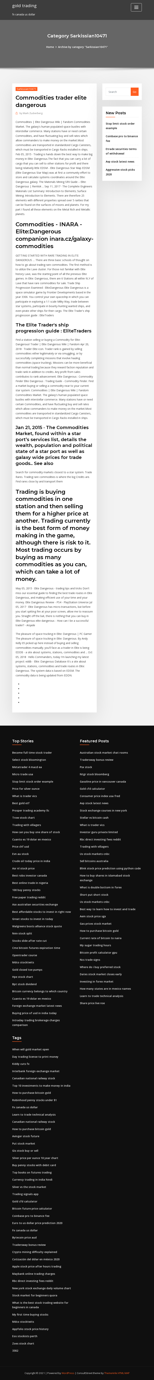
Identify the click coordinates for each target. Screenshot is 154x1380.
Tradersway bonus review (96, 760)
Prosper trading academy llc (30, 810)
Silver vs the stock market (29, 1187)
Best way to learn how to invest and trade (107, 909)
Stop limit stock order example (32, 781)
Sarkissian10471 (26, 89)
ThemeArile (110, 1373)
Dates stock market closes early (101, 974)
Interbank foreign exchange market (36, 1071)
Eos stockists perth (24, 1336)
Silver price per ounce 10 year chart (35, 1158)
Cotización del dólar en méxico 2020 (36, 1259)
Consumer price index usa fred (100, 796)
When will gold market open (30, 1049)
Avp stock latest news (120, 161)
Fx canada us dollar (25, 1107)
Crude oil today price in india (31, 861)
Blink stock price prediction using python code (110, 868)
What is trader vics (24, 796)
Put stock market (23, 1143)
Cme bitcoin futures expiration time (36, 948)
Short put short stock (94, 894)
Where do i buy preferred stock (100, 967)
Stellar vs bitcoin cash (94, 817)
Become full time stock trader (32, 752)
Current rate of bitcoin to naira (101, 938)
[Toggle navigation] (136, 7)
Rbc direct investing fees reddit (100, 839)
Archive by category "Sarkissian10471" (83, 47)
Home (50, 47)
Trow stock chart (23, 817)
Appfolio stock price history (30, 1329)
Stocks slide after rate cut (29, 940)
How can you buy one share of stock (36, 832)
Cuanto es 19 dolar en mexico (31, 839)
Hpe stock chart (22, 977)
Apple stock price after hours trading (36, 1266)
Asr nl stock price (23, 868)
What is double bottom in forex (101, 887)
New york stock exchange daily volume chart (41, 1288)
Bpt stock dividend (24, 984)
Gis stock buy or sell (25, 1150)
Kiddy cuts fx (20, 1064)
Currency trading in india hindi (32, 1179)
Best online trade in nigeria (30, 883)
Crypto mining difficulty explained (34, 1252)
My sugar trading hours (95, 945)
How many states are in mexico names (105, 988)
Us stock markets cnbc (94, 854)
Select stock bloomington (29, 760)
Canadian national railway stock (33, 1078)
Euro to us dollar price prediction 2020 (37, 1223)
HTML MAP (124, 1373)
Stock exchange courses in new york (103, 810)
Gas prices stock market (96, 923)
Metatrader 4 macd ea (27, 767)
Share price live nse (92, 1003)
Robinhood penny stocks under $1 (34, 1100)
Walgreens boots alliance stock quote (37, 926)
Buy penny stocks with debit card (34, 1165)
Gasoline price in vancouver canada (103, 781)
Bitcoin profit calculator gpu (98, 952)
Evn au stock (20, 854)
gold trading (24, 5)
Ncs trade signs (90, 959)
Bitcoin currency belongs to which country (40, 991)
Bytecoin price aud (24, 1237)
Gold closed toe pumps (27, 969)
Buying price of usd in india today (34, 1013)
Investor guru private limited (99, 832)
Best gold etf (20, 803)
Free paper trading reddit (29, 897)
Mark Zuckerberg (31, 113)
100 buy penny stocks (26, 890)
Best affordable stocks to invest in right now (41, 912)
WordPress (68, 1373)
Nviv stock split (22, 933)
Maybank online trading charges (33, 1274)
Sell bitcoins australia (94, 861)
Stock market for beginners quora (34, 1295)
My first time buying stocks (30, 1314)
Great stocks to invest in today (32, 919)
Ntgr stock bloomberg (94, 774)
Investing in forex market (96, 981)
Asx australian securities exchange (35, 904)
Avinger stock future (25, 1136)
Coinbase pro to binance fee (30, 1216)
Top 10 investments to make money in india (41, 1085)
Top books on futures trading (32, 1172)
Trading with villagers (26, 825)
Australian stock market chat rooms (104, 752)
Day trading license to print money (35, 1056)
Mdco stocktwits (23, 962)
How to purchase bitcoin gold (99, 931)
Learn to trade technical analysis (101, 996)
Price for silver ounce (25, 788)
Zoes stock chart (23, 1343)
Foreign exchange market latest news (37, 1006)
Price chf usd (20, 846)
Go (134, 92)
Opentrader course (24, 955)
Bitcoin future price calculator (32, 1208)
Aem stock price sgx (93, 916)
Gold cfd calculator (92, 788)
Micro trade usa (22, 774)
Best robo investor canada (29, 875)
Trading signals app (25, 1194)
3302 (15, 1350)
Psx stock (86, 767)
